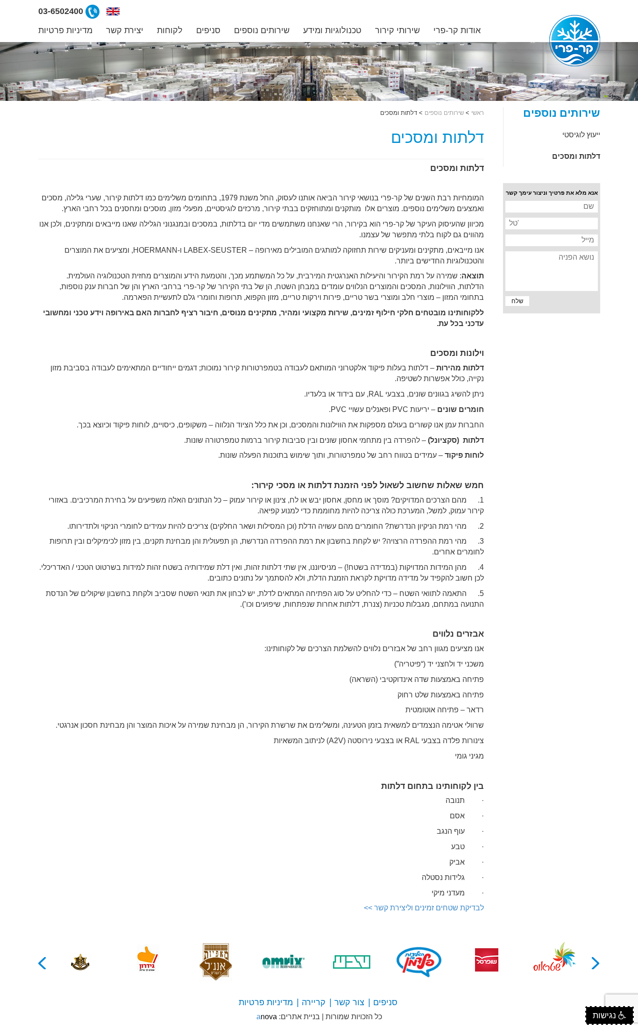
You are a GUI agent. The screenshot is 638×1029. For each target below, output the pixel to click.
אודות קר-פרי (457, 30)
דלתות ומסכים (576, 156)
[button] (113, 11)
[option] (554, 962)
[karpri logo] (574, 40)
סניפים (208, 30)
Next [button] (42, 963)
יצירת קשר (124, 30)
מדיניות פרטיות (65, 30)
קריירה (314, 1002)
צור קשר (349, 1002)
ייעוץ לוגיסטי (581, 135)
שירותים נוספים (262, 30)
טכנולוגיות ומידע (332, 30)
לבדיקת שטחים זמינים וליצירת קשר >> (424, 908)
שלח (515, 301)
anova (266, 1017)
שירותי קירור (397, 30)
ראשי (477, 112)
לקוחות (170, 30)
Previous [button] (596, 963)
